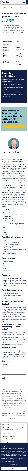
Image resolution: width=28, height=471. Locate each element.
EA (17, 427)
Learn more (14, 126)
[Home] (6, 2)
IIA (3, 266)
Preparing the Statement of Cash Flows (15, 249)
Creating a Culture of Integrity (12, 247)
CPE (5, 6)
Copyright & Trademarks (8, 440)
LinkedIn (5, 364)
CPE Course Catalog (13, 6)
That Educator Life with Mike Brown (12, 278)
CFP (17, 429)
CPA (3, 427)
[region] (14, 457)
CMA (13, 427)
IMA (4, 265)
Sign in (24, 2)
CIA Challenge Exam (7, 429)
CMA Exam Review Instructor (12, 244)
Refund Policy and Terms (8, 436)
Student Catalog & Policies (9, 438)
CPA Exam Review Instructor (11, 242)
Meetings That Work (9, 246)
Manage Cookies (14, 464)
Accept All (14, 468)
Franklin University (8, 251)
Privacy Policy (21, 458)
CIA (22, 427)
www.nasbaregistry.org (8, 407)
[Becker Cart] (20, 2)
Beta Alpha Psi (7, 270)
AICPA (4, 263)
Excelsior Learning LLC (9, 261)
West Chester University (9, 253)
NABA (4, 268)
